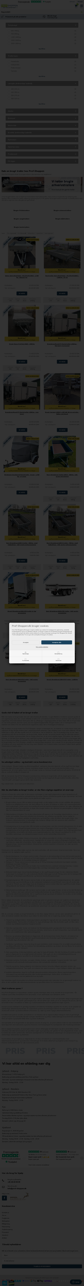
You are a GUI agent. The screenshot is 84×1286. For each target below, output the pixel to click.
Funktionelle (25, 660)
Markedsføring (58, 654)
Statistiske (58, 660)
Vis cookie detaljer (42, 647)
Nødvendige (25, 654)
